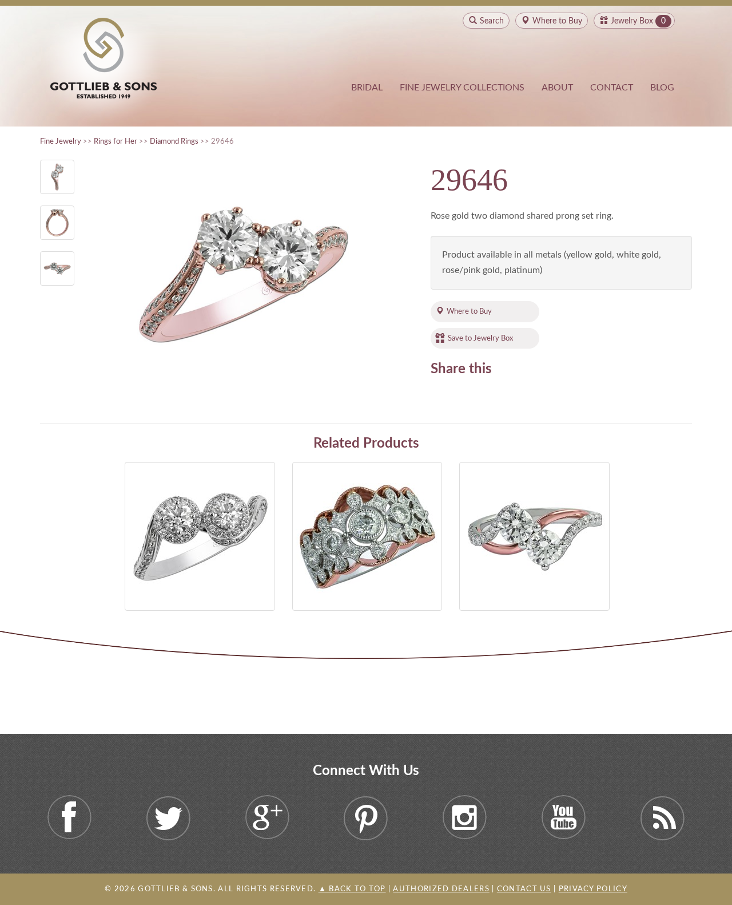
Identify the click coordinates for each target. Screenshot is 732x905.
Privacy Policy (593, 889)
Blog (662, 87)
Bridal (367, 87)
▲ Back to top (352, 889)
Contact (611, 87)
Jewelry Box (632, 21)
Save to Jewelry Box (480, 338)
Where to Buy (469, 311)
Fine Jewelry (60, 141)
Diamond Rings (174, 141)
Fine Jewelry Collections (462, 87)
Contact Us (524, 889)
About (557, 87)
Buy (557, 21)
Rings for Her (115, 141)
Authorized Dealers (441, 889)
